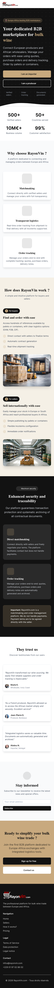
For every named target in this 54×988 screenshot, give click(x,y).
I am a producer (28, 83)
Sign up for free (28, 861)
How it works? (10, 926)
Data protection (10, 947)
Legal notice (9, 951)
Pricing (6, 931)
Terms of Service (11, 943)
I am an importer (29, 74)
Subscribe (9, 808)
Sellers (6, 922)
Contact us (28, 870)
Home (6, 918)
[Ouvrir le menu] (49, 4)
